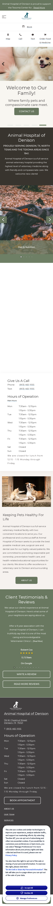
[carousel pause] (50, 78)
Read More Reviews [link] (26, 684)
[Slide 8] (33, 667)
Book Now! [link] (35, 111)
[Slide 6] (27, 667)
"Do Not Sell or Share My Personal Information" (24, 869)
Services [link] (8, 820)
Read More (39, 8)
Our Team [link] (9, 814)
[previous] (3, 63)
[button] (4, 17)
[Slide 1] (10, 125)
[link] (26, 16)
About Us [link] (26, 580)
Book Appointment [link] (22, 800)
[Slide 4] (35, 125)
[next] (49, 63)
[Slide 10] (38, 667)
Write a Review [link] (26, 674)
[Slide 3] (26, 125)
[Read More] (38, 641)
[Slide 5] (43, 125)
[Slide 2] (18, 125)
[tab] (12, 401)
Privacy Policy (11, 855)
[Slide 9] (36, 667)
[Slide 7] (30, 667)
